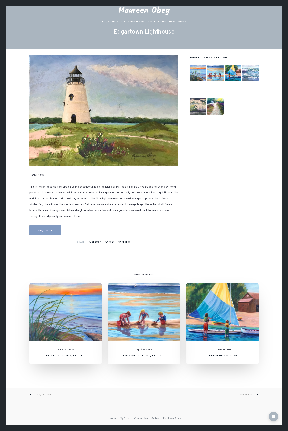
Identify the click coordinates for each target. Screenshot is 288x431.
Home (113, 418)
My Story (125, 418)
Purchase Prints (172, 418)
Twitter (109, 242)
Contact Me (141, 418)
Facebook (95, 242)
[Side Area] (273, 416)
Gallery (155, 418)
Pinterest (124, 242)
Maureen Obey (144, 10)
